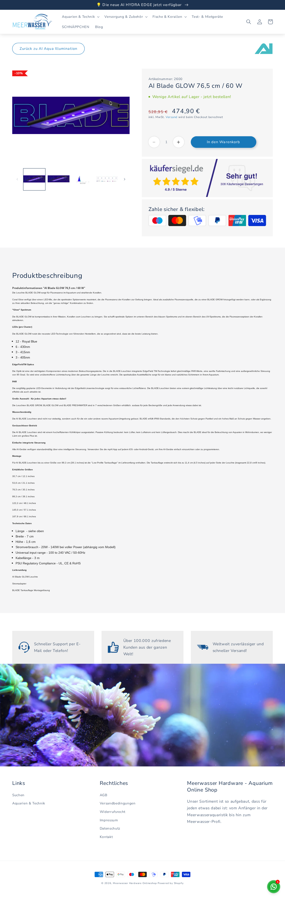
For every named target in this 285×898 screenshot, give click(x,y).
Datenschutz (110, 828)
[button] (80, 17)
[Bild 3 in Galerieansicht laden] (83, 179)
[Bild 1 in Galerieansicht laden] (34, 179)
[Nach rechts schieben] (125, 179)
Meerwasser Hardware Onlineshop (135, 883)
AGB (103, 795)
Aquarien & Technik (28, 803)
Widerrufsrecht (112, 811)
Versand (171, 117)
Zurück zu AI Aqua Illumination (48, 48)
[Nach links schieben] (17, 179)
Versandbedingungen (118, 803)
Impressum (109, 820)
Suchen (18, 795)
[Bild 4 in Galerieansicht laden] (107, 179)
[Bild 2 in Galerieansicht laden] (58, 179)
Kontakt (106, 836)
